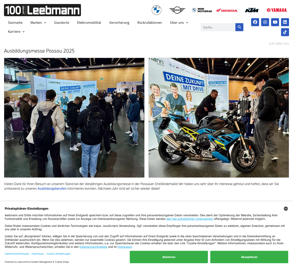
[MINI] (177, 10)
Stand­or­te (61, 22)
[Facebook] (255, 22)
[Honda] (226, 10)
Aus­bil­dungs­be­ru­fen (51, 188)
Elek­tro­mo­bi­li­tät (89, 22)
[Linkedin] (285, 22)
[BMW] (156, 10)
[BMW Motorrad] (202, 10)
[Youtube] (275, 22)
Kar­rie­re (14, 31)
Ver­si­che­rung (119, 22)
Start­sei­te (15, 22)
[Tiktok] (285, 32)
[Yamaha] (276, 10)
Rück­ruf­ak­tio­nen (149, 22)
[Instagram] (265, 22)
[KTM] (251, 10)
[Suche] (239, 27)
